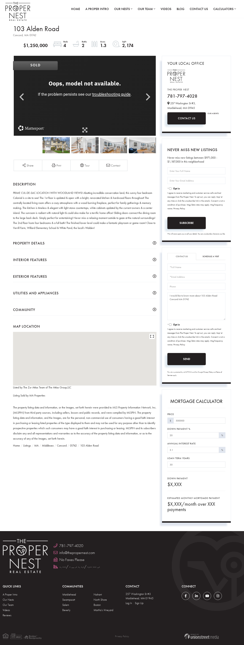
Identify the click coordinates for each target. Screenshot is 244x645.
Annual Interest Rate (181, 443)
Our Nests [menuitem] (122, 9)
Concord (62, 445)
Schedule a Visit (211, 256)
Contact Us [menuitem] (199, 9)
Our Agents (213, 113)
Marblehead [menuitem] (69, 594)
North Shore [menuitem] (100, 600)
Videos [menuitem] (166, 9)
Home (16, 445)
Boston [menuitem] (97, 605)
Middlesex (48, 445)
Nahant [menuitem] (98, 594)
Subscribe (187, 223)
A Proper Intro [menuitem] (97, 9)
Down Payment (177, 478)
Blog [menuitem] (180, 9)
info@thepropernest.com (77, 552)
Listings (27, 445)
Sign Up (139, 603)
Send (186, 359)
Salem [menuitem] (65, 605)
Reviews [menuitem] (7, 615)
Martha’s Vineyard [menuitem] (103, 610)
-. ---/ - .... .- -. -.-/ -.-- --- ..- (79, 566)
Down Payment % (178, 428)
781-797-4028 (182, 96)
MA (36, 445)
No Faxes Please (71, 559)
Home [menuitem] (75, 9)
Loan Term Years (178, 458)
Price (170, 414)
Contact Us (186, 118)
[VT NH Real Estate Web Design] (201, 636)
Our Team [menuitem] (145, 9)
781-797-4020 (71, 545)
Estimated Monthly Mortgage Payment (193, 498)
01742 (73, 445)
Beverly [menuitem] (66, 610)
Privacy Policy (179, 208)
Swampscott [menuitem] (68, 600)
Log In (129, 603)
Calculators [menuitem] (223, 9)
